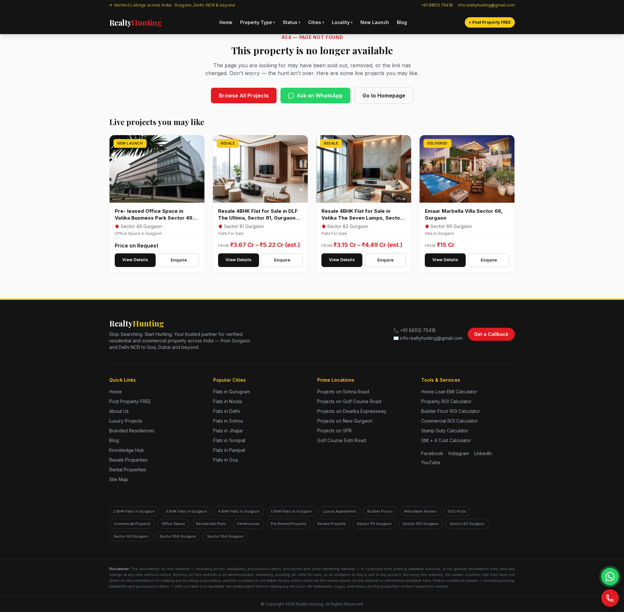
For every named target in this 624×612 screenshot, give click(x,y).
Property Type (257, 22)
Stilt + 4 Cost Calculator (446, 440)
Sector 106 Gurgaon (178, 536)
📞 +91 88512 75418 (414, 330)
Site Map (118, 479)
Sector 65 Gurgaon (467, 523)
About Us (119, 411)
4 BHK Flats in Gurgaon (239, 511)
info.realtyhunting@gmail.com (486, 5)
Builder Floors (380, 511)
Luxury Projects (125, 421)
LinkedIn (483, 453)
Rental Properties (127, 469)
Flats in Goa (225, 460)
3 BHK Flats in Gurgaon (186, 511)
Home (225, 22)
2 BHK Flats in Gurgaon (134, 511)
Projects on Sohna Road (343, 391)
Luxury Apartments (339, 511)
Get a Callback (491, 334)
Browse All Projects (244, 95)
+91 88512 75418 (437, 5)
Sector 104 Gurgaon (225, 536)
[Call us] (610, 598)
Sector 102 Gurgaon (421, 523)
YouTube (430, 462)
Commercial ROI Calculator (449, 421)
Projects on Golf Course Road (349, 401)
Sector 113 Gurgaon (374, 523)
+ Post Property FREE (490, 22)
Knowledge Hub (126, 450)
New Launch (374, 22)
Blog (402, 22)
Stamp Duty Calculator (444, 430)
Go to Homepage (383, 95)
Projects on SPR (334, 430)
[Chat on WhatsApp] (610, 576)
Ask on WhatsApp (320, 95)
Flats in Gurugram (231, 391)
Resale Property (332, 523)
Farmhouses (248, 523)
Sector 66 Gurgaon (131, 536)
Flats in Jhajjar (228, 430)
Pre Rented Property (288, 523)
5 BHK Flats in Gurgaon (291, 511)
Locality (342, 22)
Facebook (432, 453)
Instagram (458, 453)
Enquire (179, 259)
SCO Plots (457, 511)
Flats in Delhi (226, 411)
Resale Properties (128, 460)
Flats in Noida (227, 401)
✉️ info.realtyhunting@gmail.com (427, 338)
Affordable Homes (420, 511)
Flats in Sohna (228, 421)
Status (291, 22)
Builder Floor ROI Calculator (450, 411)
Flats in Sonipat (229, 440)
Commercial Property (131, 523)
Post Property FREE (130, 401)
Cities (316, 22)
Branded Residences (131, 430)
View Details (135, 259)
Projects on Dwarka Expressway (351, 411)
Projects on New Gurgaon (344, 421)
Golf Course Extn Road (341, 440)
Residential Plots (211, 523)
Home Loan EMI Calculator (449, 391)
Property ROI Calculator (446, 401)
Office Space (173, 523)
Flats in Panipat (229, 450)
